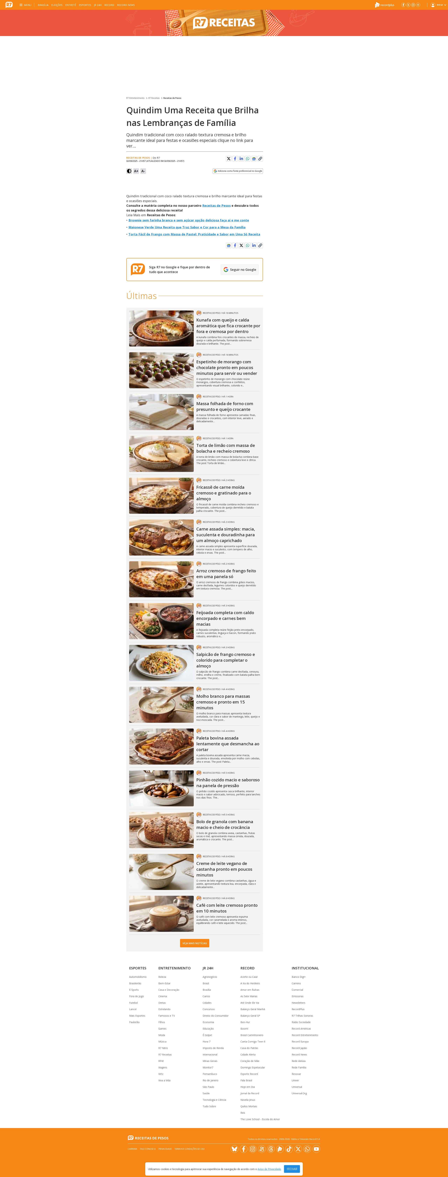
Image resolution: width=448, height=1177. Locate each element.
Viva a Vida (164, 1080)
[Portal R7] (9, 4)
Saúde (206, 1093)
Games (162, 1028)
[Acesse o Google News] (254, 159)
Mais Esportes (137, 1015)
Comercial (297, 989)
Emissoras (297, 996)
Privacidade (165, 1148)
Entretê (70, 5)
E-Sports (134, 989)
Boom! (244, 1028)
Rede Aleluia (299, 1061)
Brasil (206, 983)
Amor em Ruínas (249, 989)
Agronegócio (210, 976)
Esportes (85, 5)
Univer (295, 1080)
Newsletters (298, 1002)
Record (109, 5)
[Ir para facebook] (403, 5)
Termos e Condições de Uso (189, 1148)
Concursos (209, 1009)
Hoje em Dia (247, 1086)
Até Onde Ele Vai (249, 1002)
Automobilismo (137, 976)
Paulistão (134, 1022)
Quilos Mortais (248, 1106)
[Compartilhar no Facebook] (235, 159)
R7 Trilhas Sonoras (302, 1015)
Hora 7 (206, 1041)
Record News (126, 5)
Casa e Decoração (168, 989)
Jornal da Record (249, 1093)
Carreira (296, 983)
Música (162, 1041)
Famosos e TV (166, 1015)
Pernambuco (210, 1074)
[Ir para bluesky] (234, 1149)
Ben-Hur (245, 1022)
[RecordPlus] (384, 4)
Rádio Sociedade (301, 1022)
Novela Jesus (247, 1099)
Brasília (43, 5)
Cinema (162, 996)
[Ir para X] (408, 5)
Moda (161, 1035)
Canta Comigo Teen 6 (252, 1041)
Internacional (210, 1054)
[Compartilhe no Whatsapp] (248, 159)
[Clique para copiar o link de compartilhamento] (260, 159)
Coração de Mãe (249, 1061)
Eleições (56, 5)
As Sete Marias (248, 996)
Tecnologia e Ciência (214, 1099)
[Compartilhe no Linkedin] (241, 159)
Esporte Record (249, 1074)
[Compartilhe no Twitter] (229, 159)
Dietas (162, 1002)
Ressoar (296, 1074)
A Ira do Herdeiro (250, 983)
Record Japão (299, 1048)
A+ (136, 171)
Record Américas (301, 1028)
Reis (242, 1112)
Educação (208, 1028)
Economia (208, 1022)
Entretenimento (174, 968)
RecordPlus (298, 1009)
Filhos (161, 1022)
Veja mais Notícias (195, 943)
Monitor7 (208, 1067)
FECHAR (292, 1169)
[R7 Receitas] (224, 23)
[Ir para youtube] (316, 1149)
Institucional (305, 968)
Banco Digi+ (299, 976)
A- (143, 171)
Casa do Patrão (249, 1048)
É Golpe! (207, 1035)
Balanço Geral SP (250, 1015)
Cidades (207, 1002)
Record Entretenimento (305, 1035)
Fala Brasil (246, 1080)
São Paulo (208, 1086)
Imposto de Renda (213, 1048)
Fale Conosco (148, 1148)
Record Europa (300, 1041)
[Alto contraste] (129, 171)
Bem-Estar (164, 983)
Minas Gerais (210, 1061)
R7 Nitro (163, 1048)
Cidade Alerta (247, 1054)
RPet (161, 1061)
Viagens (162, 1067)
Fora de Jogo (136, 996)
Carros (206, 996)
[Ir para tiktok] (289, 1149)
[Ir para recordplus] (280, 1149)
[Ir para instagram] (413, 5)
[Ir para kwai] (262, 1149)
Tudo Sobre (209, 1106)
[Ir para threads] (271, 1149)
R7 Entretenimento (135, 98)
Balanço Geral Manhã (252, 1009)
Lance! (132, 1009)
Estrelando (164, 1009)
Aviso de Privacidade (269, 1169)
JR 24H (98, 5)
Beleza (162, 976)
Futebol (133, 1002)
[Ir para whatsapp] (307, 1149)
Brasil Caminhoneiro (251, 1035)
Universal (297, 1086)
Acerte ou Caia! (249, 976)
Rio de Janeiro (210, 1080)
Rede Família (299, 1067)
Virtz (160, 1074)
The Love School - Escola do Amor (260, 1119)
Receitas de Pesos (172, 98)
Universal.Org (299, 1093)
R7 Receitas (154, 98)
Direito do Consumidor (216, 1015)
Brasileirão (135, 983)
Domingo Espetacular (252, 1067)
